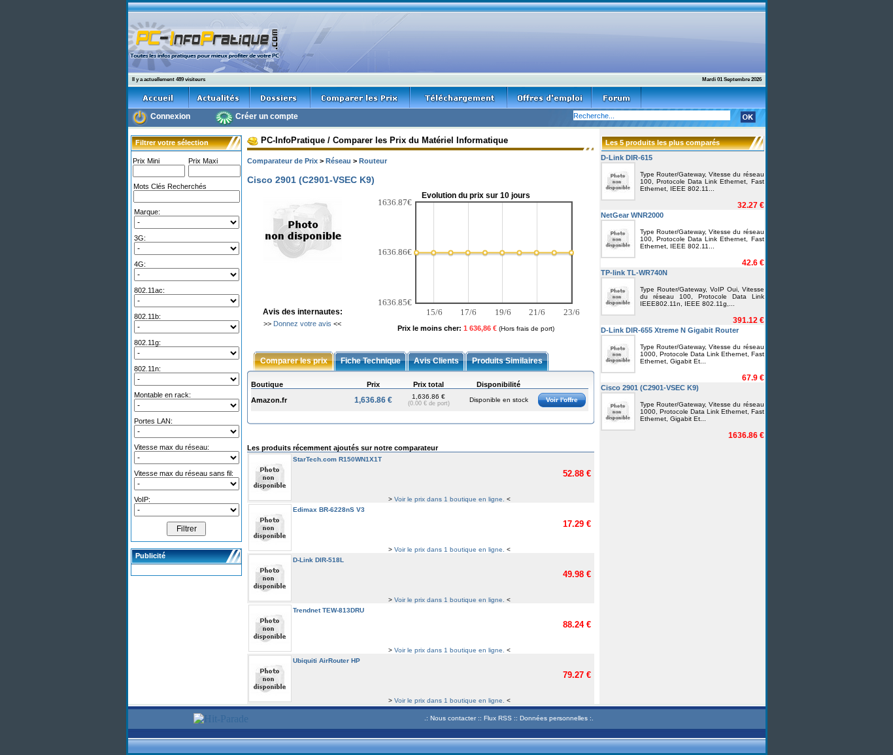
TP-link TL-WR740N (634, 273)
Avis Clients (436, 360)
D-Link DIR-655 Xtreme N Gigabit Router (670, 330)
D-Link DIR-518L (318, 559)
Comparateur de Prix (282, 161)
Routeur (373, 161)
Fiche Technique (371, 360)
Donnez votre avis (302, 323)
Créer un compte (266, 116)
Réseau (338, 161)
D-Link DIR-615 (626, 157)
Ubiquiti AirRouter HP (326, 660)
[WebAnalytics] (159, 720)
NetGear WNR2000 (632, 215)
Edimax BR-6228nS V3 (329, 509)
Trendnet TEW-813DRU (328, 610)
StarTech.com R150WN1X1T (337, 459)
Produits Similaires (507, 360)
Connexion (170, 116)
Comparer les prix (294, 360)
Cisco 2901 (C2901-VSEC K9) (650, 388)
